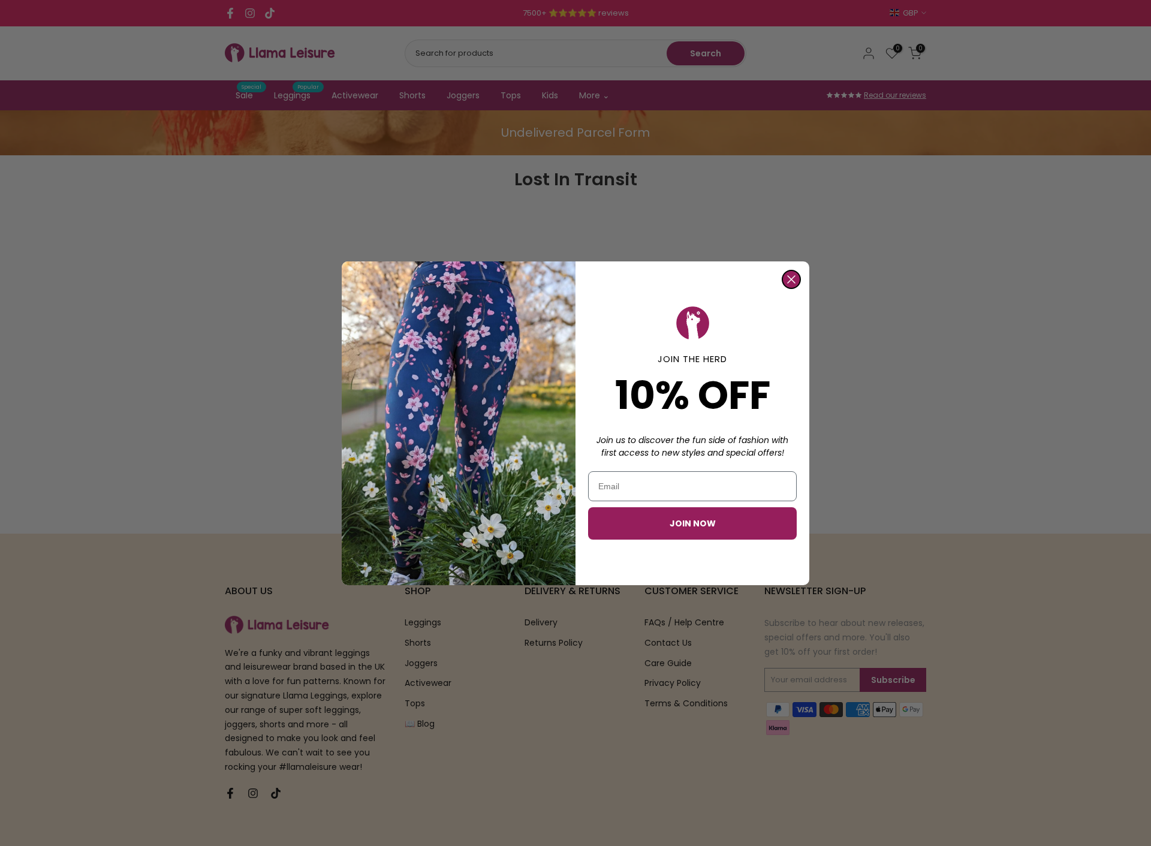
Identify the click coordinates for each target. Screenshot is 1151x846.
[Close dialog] (791, 279)
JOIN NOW (693, 523)
